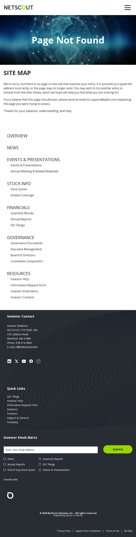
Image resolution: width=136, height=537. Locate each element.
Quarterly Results (22, 213)
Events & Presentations (33, 159)
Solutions (16, 409)
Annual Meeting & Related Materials (34, 171)
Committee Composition (27, 261)
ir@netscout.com (26, 347)
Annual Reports (21, 219)
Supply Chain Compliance (88, 531)
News (13, 147)
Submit (118, 449)
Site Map (128, 531)
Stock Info (19, 183)
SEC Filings (18, 225)
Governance (20, 237)
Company (17, 422)
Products (16, 413)
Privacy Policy (64, 531)
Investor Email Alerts (24, 291)
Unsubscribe (11, 479)
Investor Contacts (22, 297)
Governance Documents (26, 243)
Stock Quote (19, 189)
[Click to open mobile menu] (127, 7)
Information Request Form (28, 285)
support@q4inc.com (103, 100)
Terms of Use (112, 531)
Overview (17, 136)
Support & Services (22, 418)
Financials (18, 207)
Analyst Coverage (22, 195)
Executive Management (26, 249)
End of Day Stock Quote (21, 470)
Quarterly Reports (53, 459)
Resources (18, 273)
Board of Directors (23, 255)
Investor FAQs (20, 279)
